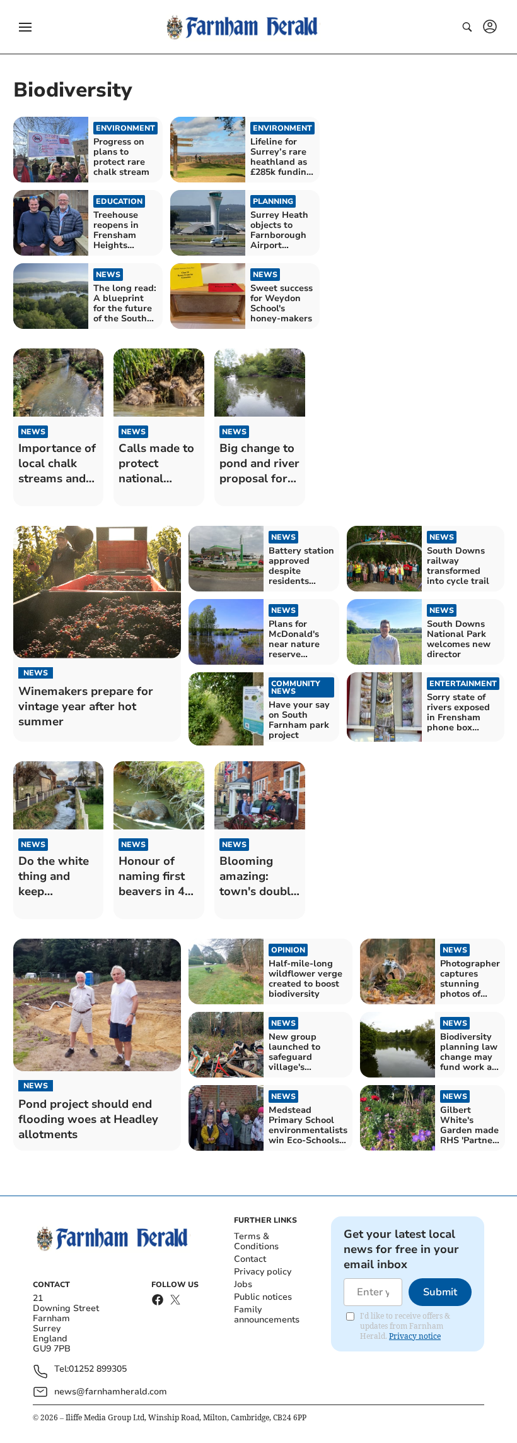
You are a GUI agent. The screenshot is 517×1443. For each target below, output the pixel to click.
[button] (25, 27)
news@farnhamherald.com (110, 1392)
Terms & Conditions (256, 1241)
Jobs (243, 1284)
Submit (440, 1292)
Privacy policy (262, 1272)
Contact (250, 1259)
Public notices (263, 1297)
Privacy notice (415, 1336)
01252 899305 (98, 1369)
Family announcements (266, 1314)
